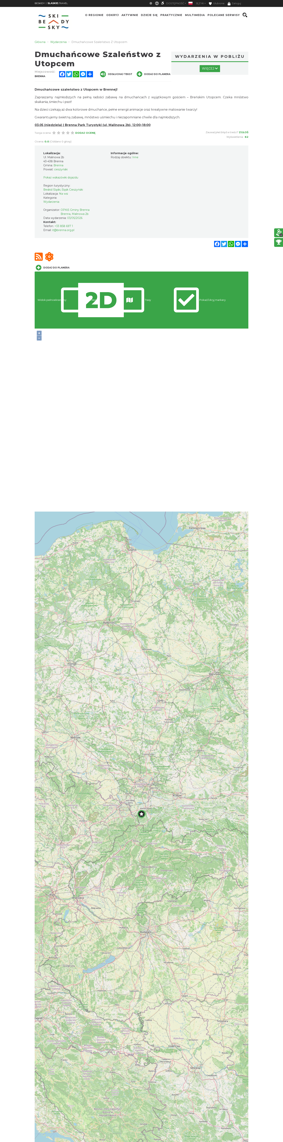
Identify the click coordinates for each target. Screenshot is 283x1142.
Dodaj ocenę (85, 132)
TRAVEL (58, 3)
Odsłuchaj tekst (120, 74)
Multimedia (195, 15)
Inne (135, 157)
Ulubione (218, 3)
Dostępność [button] (175, 3)
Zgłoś (243, 132)
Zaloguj (236, 3)
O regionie (94, 15)
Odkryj (112, 15)
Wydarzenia (51, 202)
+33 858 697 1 (63, 226)
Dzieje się (149, 15)
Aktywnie (129, 15)
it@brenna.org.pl (63, 230)
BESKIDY (40, 3)
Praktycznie (171, 15)
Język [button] (200, 3)
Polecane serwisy (224, 15)
